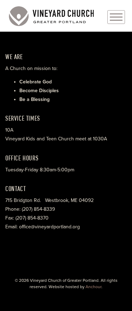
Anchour (93, 286)
